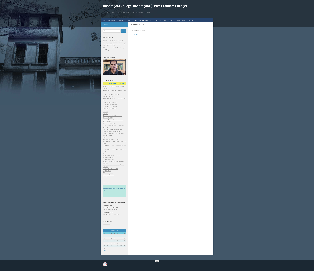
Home (104, 20)
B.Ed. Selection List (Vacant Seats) (111, 139)
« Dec (104, 250)
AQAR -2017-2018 (107, 171)
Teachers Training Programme (143, 20)
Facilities (177, 20)
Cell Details (134, 34)
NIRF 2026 (105, 110)
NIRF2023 (105, 137)
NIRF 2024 (105, 114)
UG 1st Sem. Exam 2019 (108, 157)
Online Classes (168, 20)
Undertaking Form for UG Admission (114, 83)
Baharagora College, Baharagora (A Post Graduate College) (145, 6)
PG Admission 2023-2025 (109, 124)
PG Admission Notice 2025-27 (110, 104)
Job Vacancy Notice (108, 173)
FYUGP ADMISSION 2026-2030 (110, 102)
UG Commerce (106, 224)
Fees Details (157, 20)
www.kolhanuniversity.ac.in (110, 209)
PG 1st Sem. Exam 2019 (108, 159)
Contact (190, 20)
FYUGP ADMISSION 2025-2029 (110, 108)
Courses (120, 20)
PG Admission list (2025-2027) (110, 106)
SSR (104, 153)
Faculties (128, 20)
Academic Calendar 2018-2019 (110, 169)
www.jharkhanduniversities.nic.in (111, 214)
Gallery (184, 20)
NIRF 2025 (105, 112)
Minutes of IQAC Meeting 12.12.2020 (111, 155)
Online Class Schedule (108, 175)
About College (112, 20)
